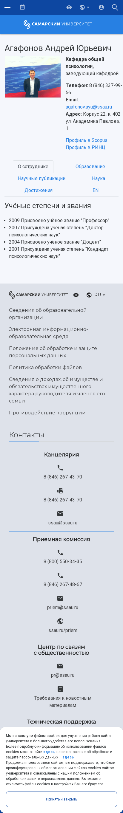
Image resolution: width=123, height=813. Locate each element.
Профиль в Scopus (86, 140)
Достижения (38, 190)
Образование (90, 166)
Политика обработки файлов (45, 367)
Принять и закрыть (61, 799)
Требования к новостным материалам (62, 701)
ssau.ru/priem (62, 630)
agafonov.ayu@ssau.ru (89, 107)
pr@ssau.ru (62, 675)
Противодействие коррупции (47, 413)
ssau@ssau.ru (62, 523)
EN (96, 190)
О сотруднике (33, 166)
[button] (85, 7)
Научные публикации (41, 178)
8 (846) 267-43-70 (63, 477)
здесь (49, 752)
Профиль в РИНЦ (85, 147)
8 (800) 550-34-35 (63, 561)
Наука (98, 178)
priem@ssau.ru (62, 607)
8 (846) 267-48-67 (63, 584)
